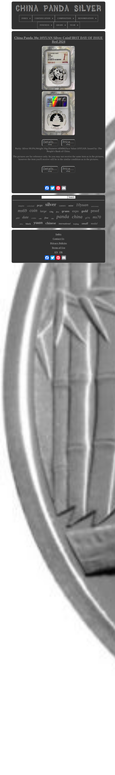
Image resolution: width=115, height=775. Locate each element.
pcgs (39, 205)
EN (56, 252)
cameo (62, 205)
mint (70, 205)
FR (61, 252)
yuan (38, 222)
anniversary (95, 206)
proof (95, 211)
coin (33, 210)
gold (84, 211)
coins (33, 218)
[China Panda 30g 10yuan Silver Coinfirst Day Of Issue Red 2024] (58, 68)
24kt (52, 218)
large (43, 211)
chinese (50, 223)
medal (94, 223)
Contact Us (58, 238)
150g (51, 212)
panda (63, 216)
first (57, 212)
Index (58, 234)
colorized (30, 206)
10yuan (82, 204)
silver (50, 204)
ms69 (22, 210)
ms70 (97, 217)
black (28, 224)
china (77, 216)
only (40, 218)
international (65, 223)
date (25, 217)
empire (21, 206)
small (85, 223)
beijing (76, 224)
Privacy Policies (58, 243)
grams (65, 211)
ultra (21, 224)
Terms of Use (58, 247)
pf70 (87, 218)
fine (46, 218)
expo (75, 211)
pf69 (17, 218)
